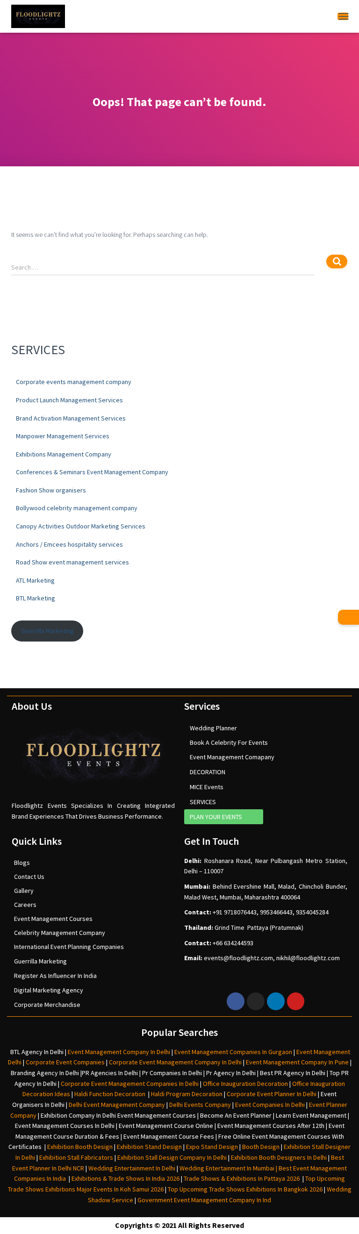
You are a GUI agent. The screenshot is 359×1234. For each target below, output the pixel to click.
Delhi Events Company (200, 1104)
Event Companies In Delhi (270, 1104)
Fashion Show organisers (51, 490)
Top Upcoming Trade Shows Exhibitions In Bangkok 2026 (244, 1189)
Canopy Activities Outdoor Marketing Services (80, 526)
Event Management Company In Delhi (119, 1052)
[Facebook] (235, 1001)
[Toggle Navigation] (342, 16)
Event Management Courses (53, 918)
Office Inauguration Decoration (245, 1083)
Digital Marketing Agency (48, 990)
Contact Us (29, 876)
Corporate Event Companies (65, 1062)
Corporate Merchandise (47, 1004)
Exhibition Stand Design (149, 1146)
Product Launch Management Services (69, 400)
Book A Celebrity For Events (229, 742)
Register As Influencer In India (55, 975)
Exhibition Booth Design (79, 1146)
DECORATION (207, 772)
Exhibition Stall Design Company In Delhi (172, 1157)
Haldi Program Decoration (187, 1094)
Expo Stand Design (212, 1146)
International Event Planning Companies (69, 946)
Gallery (24, 890)
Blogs (22, 862)
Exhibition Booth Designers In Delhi (279, 1157)
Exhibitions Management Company (63, 454)
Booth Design (261, 1146)
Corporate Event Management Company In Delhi (175, 1062)
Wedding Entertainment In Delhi (131, 1168)
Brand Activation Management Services (71, 418)
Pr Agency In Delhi (231, 1073)
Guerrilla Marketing (47, 631)
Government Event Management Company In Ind (204, 1200)
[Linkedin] (276, 1001)
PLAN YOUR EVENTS (216, 817)
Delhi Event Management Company (117, 1104)
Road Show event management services (72, 562)
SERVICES (203, 802)
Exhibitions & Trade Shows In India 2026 (126, 1178)
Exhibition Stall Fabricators (76, 1157)
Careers (25, 904)
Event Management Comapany (232, 757)
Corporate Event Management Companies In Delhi (130, 1083)
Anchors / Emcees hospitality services (69, 544)
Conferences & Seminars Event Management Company (92, 472)
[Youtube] (296, 1001)
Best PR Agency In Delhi (292, 1073)
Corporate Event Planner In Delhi (271, 1094)
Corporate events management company (73, 382)
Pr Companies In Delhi (172, 1073)
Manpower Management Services (62, 436)
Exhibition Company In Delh (78, 1115)
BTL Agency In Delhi (37, 1052)
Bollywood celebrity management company (76, 508)
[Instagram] (256, 1001)
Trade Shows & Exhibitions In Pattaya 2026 (243, 1178)
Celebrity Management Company (59, 932)
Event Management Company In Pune (297, 1062)
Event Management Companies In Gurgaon (233, 1052)
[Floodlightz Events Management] (38, 16)
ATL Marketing (35, 580)
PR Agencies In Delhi (110, 1073)
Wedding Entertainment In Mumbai (228, 1168)
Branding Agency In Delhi (45, 1073)
